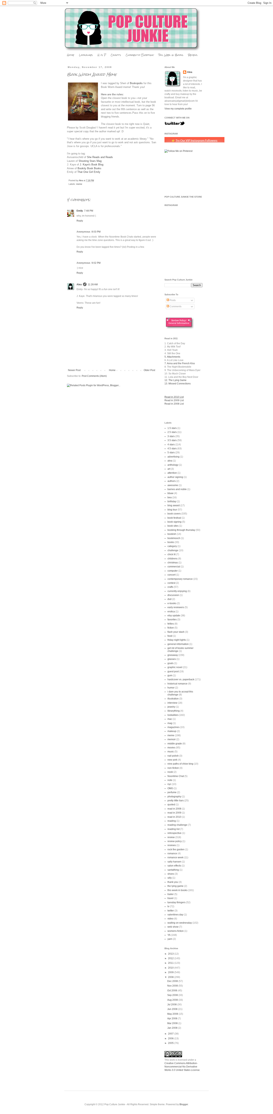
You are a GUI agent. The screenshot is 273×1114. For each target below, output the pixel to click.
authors (171, 481)
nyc (169, 784)
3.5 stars (172, 440)
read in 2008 (174, 808)
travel (170, 898)
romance (172, 853)
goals (170, 663)
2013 (171, 953)
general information (178, 644)
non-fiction (173, 768)
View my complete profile (178, 108)
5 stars (171, 452)
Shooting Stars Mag (90, 160)
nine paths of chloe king (180, 763)
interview (172, 702)
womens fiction (175, 931)
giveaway (172, 655)
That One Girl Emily (88, 171)
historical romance (177, 683)
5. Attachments (172, 356)
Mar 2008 (172, 1023)
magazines (173, 727)
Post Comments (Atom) (94, 376)
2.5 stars (172, 432)
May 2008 (173, 1014)
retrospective (174, 833)
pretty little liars (175, 800)
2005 (171, 1043)
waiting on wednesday (179, 922)
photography (174, 796)
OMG (170, 788)
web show (172, 926)
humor (170, 687)
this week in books (177, 890)
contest (171, 583)
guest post (173, 671)
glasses (171, 659)
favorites (172, 619)
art (168, 468)
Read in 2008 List (174, 403)
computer (172, 570)
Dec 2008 (172, 981)
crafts (170, 587)
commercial (173, 566)
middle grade (174, 743)
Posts (172, 300)
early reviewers (175, 607)
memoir (171, 739)
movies (171, 747)
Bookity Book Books (89, 168)
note (169, 780)
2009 (171, 972)
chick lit (171, 554)
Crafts (116, 55)
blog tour (172, 509)
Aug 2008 (172, 1000)
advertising (173, 456)
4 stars (171, 444)
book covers (174, 513)
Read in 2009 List (174, 400)
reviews (171, 845)
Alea (79, 284)
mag (169, 723)
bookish (171, 534)
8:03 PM (96, 231)
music (170, 751)
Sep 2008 (172, 995)
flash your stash (175, 632)
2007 (171, 1033)
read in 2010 (174, 817)
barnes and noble (177, 489)
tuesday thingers (176, 902)
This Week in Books (170, 55)
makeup (171, 731)
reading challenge (177, 825)
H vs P (102, 55)
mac (169, 719)
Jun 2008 (172, 1009)
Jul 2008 (172, 1004)
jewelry (171, 706)
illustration (173, 698)
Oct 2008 (172, 990)
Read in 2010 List (174, 397)
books (170, 542)
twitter (170, 910)
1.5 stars (172, 428)
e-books (171, 603)
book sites (172, 525)
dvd (169, 599)
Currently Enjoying (139, 55)
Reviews (192, 55)
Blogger (183, 1104)
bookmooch (173, 538)
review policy (174, 841)
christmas (172, 562)
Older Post (149, 370)
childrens (172, 558)
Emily (80, 210)
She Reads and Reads (100, 157)
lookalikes (172, 715)
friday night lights (176, 640)
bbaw (170, 493)
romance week (175, 857)
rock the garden (175, 849)
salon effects (174, 865)
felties (170, 623)
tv (168, 906)
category (172, 546)
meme (79, 184)
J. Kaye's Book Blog (91, 164)
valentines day (175, 914)
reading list (173, 829)
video (170, 918)
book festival (174, 517)
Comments (175, 306)
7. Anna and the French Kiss (179, 363)
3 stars (171, 436)
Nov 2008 (172, 985)
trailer (170, 894)
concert (171, 574)
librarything (173, 710)
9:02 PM (96, 263)
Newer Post (74, 370)
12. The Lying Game (175, 380)
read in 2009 (174, 812)
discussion (173, 595)
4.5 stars (172, 448)
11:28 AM (93, 284)
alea (169, 460)
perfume (171, 792)
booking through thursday (181, 530)
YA (168, 935)
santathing (173, 869)
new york (172, 759)
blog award (173, 505)
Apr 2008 (172, 1018)
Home (70, 55)
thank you (172, 882)
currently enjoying (177, 591)
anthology (172, 465)
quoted (171, 804)
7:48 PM (88, 210)
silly (169, 877)
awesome (172, 485)
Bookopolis (136, 83)
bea (169, 497)
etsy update (173, 615)
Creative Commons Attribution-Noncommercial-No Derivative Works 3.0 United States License (182, 1066)
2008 (171, 977)
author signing (175, 477)
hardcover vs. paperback (180, 679)
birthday (171, 501)
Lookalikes (86, 55)
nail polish (173, 755)
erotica (171, 611)
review (171, 837)
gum (169, 675)
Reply (80, 220)
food (169, 636)
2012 (171, 958)
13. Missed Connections (177, 383)
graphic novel (174, 667)
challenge (172, 550)
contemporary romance (180, 579)
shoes (170, 873)
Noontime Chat (175, 776)
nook (170, 772)
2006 (171, 1038)
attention (172, 472)
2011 (171, 963)
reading (171, 821)
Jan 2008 (172, 1027)
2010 (171, 967)
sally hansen (174, 861)
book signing (174, 521)
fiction (170, 627)
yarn (169, 939)
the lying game (175, 886)
